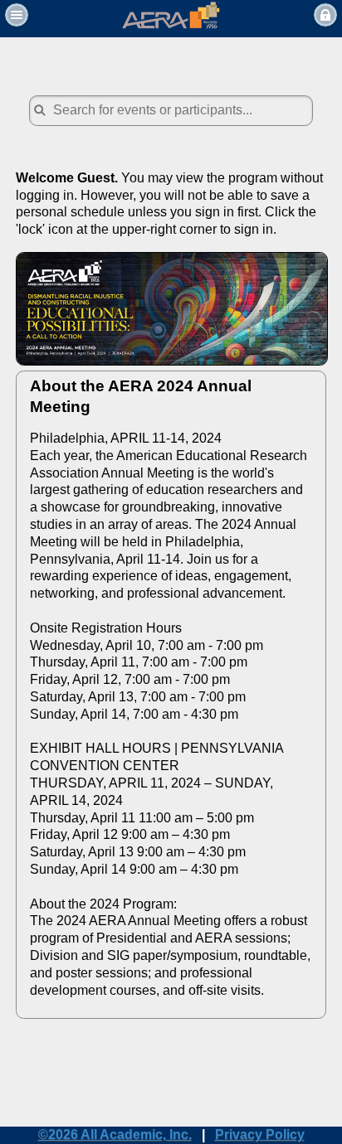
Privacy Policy (260, 1134)
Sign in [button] (325, 14)
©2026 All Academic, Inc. (115, 1134)
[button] (16, 14)
